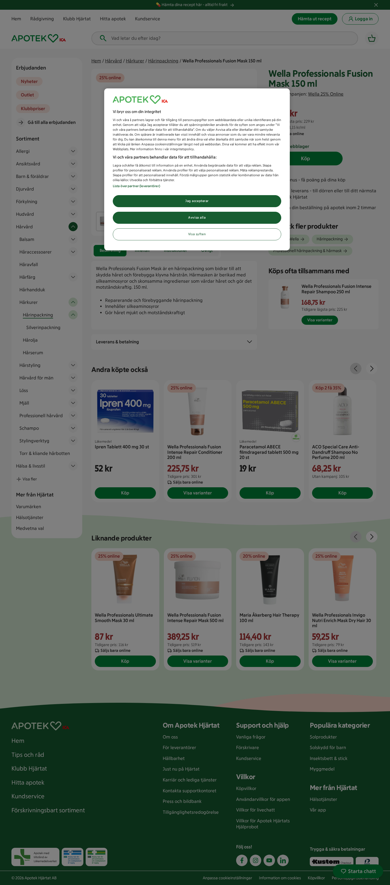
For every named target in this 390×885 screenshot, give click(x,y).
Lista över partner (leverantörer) (136, 186)
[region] (197, 169)
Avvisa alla (197, 217)
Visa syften (197, 234)
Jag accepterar (197, 201)
